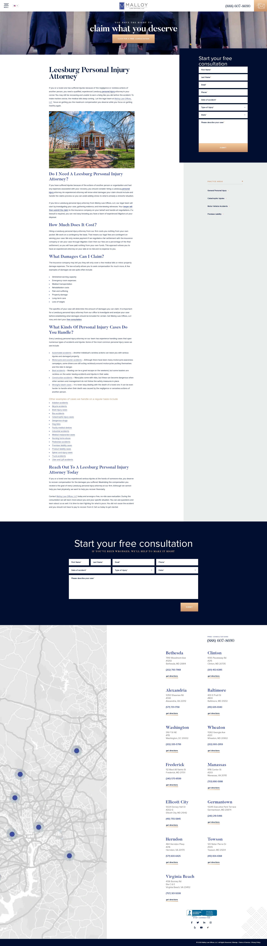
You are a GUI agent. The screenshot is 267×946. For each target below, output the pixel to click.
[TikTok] (208, 928)
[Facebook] (191, 923)
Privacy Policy (256, 942)
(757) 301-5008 (173, 893)
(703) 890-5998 (215, 781)
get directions (172, 676)
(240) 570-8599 (173, 778)
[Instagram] (211, 923)
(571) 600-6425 (173, 856)
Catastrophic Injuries (216, 198)
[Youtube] (201, 928)
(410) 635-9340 (215, 707)
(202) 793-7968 (173, 670)
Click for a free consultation (133, 39)
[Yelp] (195, 928)
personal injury (108, 91)
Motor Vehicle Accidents (218, 206)
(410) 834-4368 (215, 856)
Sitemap (234, 942)
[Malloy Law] (133, 5)
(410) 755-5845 (173, 819)
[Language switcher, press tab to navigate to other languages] (16, 5)
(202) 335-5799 (173, 744)
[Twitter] (198, 923)
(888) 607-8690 (237, 6)
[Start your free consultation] (260, 5)
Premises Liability (214, 214)
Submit (223, 148)
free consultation (74, 319)
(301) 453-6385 (215, 670)
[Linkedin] (204, 923)
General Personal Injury (217, 190)
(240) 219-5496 (215, 816)
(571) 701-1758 (172, 707)
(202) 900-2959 (215, 744)
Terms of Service (244, 942)
